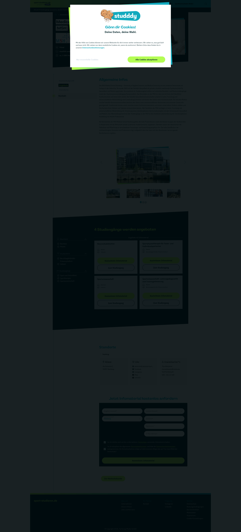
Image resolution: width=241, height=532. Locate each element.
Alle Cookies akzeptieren (146, 59)
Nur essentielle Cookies (87, 59)
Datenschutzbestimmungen (93, 48)
